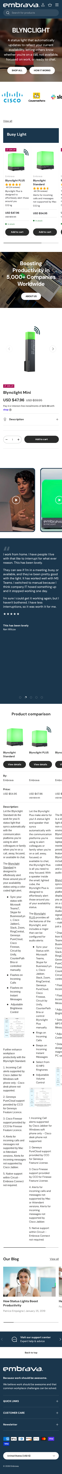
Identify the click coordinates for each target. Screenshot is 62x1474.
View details (14, 764)
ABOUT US (31, 296)
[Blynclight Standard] (45, 160)
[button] (49, 4)
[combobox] (31, 12)
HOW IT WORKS (42, 70)
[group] (17, 186)
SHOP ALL (17, 70)
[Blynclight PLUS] (17, 160)
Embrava (14, 1466)
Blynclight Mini (17, 392)
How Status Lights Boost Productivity (20, 1303)
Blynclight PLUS (15, 180)
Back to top (31, 1352)
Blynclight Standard (39, 182)
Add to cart (41, 439)
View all (7, 121)
